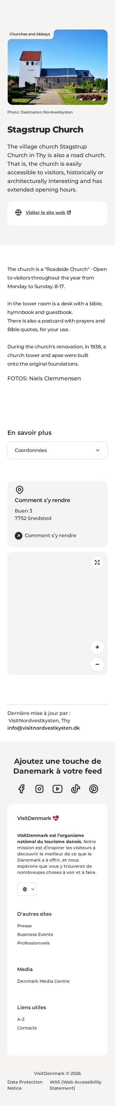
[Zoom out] (97, 664)
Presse (24, 926)
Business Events (35, 934)
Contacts (27, 1028)
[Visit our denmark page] (21, 788)
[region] (57, 613)
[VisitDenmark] (38, 818)
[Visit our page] (39, 788)
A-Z (21, 1019)
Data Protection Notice (25, 1085)
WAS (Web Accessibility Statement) (76, 1085)
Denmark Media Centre (43, 981)
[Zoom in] (97, 647)
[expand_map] (97, 562)
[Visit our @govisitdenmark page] (75, 788)
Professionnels (33, 943)
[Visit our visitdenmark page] (57, 788)
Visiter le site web (45, 212)
